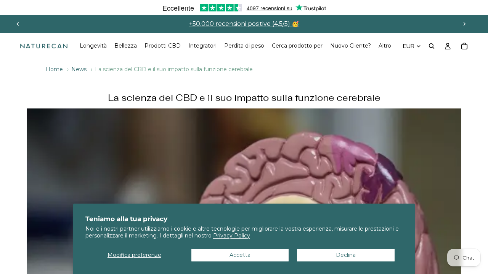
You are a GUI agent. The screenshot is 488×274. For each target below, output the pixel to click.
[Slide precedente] (18, 24)
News (79, 69)
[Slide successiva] (464, 24)
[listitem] (385, 46)
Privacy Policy (231, 235)
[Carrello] (464, 46)
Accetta (240, 255)
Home (54, 69)
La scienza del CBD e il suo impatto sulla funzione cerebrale (244, 97)
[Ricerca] (431, 46)
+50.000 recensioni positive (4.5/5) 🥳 (244, 23)
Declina (346, 255)
